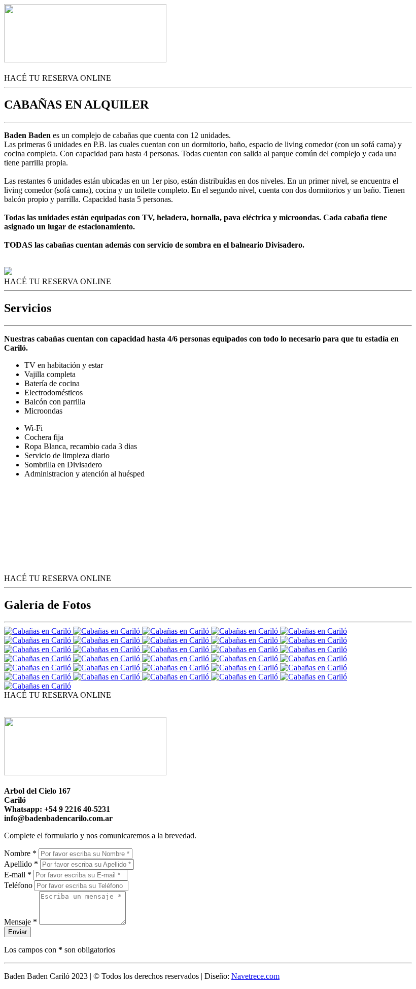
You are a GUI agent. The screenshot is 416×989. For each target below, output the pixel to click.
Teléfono (18, 885)
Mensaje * (20, 921)
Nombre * (20, 853)
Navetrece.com (255, 976)
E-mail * (17, 874)
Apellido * (21, 864)
